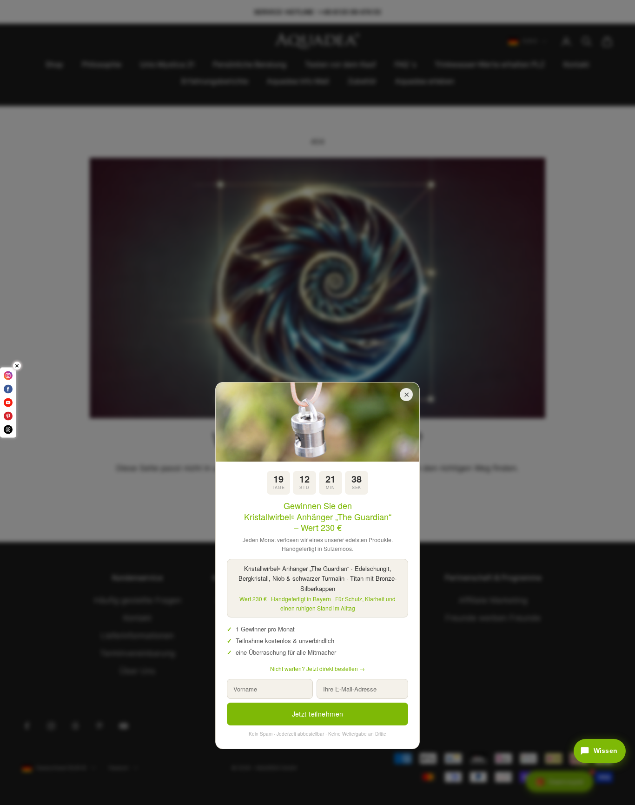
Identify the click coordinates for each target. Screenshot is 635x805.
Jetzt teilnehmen (318, 713)
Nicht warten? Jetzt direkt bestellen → (317, 668)
